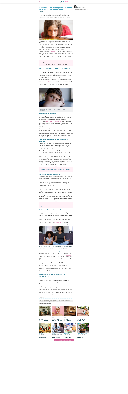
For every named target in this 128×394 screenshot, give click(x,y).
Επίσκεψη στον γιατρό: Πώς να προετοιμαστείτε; (58, 336)
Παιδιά (45, 4)
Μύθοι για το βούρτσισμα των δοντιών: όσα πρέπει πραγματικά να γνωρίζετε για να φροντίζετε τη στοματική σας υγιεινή (57, 319)
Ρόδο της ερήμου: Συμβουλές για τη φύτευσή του (81, 336)
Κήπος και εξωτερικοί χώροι (82, 333)
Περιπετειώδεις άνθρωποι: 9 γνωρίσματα (43, 336)
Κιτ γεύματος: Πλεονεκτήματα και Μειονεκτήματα (69, 336)
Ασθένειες (54, 333)
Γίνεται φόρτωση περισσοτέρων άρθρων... (64, 340)
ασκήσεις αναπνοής (58, 222)
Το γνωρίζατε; (66, 333)
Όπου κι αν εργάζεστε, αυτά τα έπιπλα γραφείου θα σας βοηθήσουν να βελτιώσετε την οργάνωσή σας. (45, 319)
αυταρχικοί (68, 254)
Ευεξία (53, 316)
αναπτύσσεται (54, 51)
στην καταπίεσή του (45, 81)
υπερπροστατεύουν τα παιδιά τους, (53, 121)
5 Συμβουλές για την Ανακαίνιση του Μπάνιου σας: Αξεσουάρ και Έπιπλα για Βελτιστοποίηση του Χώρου (69, 319)
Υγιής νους (41, 333)
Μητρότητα (41, 4)
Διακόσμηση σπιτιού (42, 316)
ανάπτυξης (56, 195)
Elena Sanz (83, 7)
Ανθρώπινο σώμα (80, 316)
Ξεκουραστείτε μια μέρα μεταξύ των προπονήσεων (81, 319)
